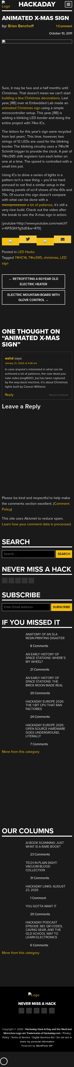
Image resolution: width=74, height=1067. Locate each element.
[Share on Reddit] (20, 33)
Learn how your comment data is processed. (37, 524)
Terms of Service (20, 1037)
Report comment (58, 395)
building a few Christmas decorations (31, 98)
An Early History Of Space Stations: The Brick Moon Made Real (44, 681)
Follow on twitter (11, 580)
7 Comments (38, 744)
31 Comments (39, 878)
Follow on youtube (18, 580)
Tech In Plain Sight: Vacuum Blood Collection (41, 866)
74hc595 (35, 258)
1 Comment (63, 26)
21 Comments (39, 670)
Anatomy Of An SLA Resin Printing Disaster (45, 636)
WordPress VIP (44, 1045)
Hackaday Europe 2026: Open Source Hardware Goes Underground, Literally (45, 730)
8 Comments (38, 646)
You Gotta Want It (41, 906)
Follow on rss (25, 580)
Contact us (31, 580)
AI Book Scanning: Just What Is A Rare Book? (45, 845)
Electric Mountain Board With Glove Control (33, 297)
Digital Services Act (43, 1037)
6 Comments (38, 945)
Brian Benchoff (21, 26)
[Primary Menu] (68, 4)
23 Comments (39, 854)
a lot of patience (27, 205)
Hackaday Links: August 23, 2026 (45, 888)
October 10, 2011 (60, 33)
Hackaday (37, 4)
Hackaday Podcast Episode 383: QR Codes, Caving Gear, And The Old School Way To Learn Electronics (44, 929)
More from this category (20, 752)
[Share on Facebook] (4, 33)
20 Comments (39, 693)
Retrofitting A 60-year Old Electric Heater (33, 281)
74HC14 (21, 258)
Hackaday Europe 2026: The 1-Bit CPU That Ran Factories (45, 705)
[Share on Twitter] (9, 33)
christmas (51, 258)
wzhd (9, 358)
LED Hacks (26, 252)
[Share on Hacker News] (15, 33)
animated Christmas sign (21, 108)
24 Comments (39, 717)
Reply (9, 395)
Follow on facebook (5, 580)
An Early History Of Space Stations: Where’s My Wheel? (46, 658)
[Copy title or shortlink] (26, 33)
